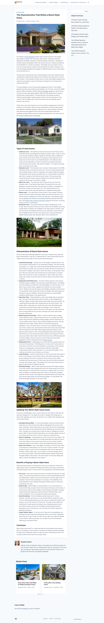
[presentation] (28, 572)
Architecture (20, 12)
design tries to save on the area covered (37, 200)
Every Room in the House (78, 2)
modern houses (47, 340)
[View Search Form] (88, 2)
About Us (45, 618)
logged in (25, 608)
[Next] (64, 578)
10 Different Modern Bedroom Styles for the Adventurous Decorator (80, 28)
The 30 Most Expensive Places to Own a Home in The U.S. (80, 53)
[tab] (38, 594)
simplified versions (47, 91)
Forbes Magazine (30, 56)
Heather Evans (21, 21)
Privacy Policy (57, 618)
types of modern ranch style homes (29, 115)
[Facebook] (16, 618)
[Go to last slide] (18, 578)
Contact (51, 618)
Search (86, 11)
